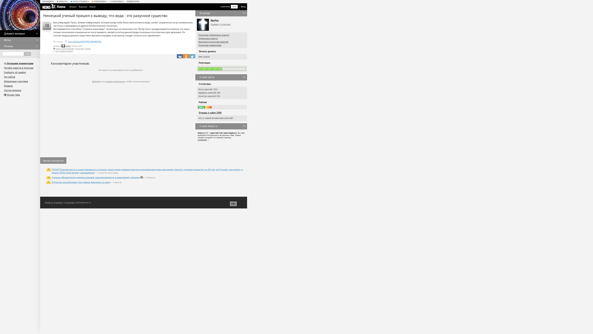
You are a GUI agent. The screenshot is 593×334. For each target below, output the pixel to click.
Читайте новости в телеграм (18, 67)
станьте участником (115, 81)
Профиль (215, 24)
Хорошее (83, 6)
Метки (7, 40)
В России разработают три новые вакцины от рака (81, 182)
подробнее (202, 140)
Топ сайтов (9, 76)
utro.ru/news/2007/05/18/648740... (85, 41)
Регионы (8, 46)
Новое (92, 6)
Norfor (68, 46)
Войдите (96, 81)
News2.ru (49, 202)
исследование (67, 48)
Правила (8, 85)
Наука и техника (80, 1)
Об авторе (205, 13)
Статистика (225, 24)
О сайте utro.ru (207, 77)
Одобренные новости (208, 38)
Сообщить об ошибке (15, 72)
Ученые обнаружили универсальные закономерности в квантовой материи (96, 177)
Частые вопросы (12, 90)
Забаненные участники (16, 81)
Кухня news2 (116, 1)
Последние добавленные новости (213, 35)
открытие (79, 48)
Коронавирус (48, 1)
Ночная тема (13, 94)
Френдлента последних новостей (213, 42)
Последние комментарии (209, 45)
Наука (61, 7)
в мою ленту (225, 7)
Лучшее (72, 6)
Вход (243, 6)
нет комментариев (64, 51)
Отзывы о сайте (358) (210, 112)
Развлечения (99, 1)
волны (88, 48)
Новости (62, 1)
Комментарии (133, 1)
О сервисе (58, 202)
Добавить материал (14, 33)
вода (58, 48)
